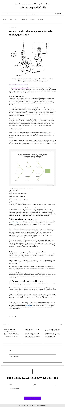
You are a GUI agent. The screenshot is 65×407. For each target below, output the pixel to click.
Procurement (32, 19)
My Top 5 (16, 19)
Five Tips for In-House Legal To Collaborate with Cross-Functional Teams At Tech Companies (52, 330)
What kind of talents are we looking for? (32, 330)
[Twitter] (59, 14)
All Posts (5, 19)
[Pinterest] (61, 14)
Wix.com (44, 405)
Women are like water (9, 329)
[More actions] (55, 28)
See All (61, 324)
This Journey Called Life (32, 7)
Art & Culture (24, 19)
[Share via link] (15, 316)
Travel (10, 19)
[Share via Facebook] (9, 316)
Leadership (40, 19)
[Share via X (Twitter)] (12, 316)
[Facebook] (55, 14)
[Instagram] (57, 14)
